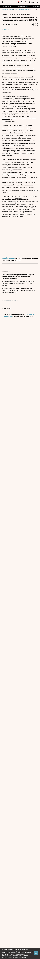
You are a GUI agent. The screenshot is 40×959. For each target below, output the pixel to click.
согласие (27, 952)
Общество (12, 14)
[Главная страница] (2, 2)
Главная (5, 14)
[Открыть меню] (37, 2)
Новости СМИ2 (7, 308)
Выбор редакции (7, 9)
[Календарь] (18, 2)
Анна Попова (21, 151)
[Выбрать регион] (25, 2)
